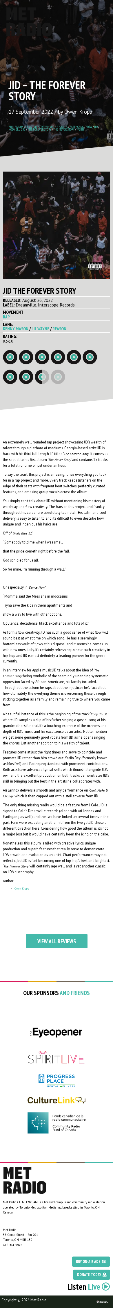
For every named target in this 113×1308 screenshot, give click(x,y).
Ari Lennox (16, 126)
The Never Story (63, 129)
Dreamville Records (54, 126)
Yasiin (80, 129)
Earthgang (77, 126)
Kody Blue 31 (17, 129)
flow (89, 126)
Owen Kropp (21, 888)
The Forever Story (39, 129)
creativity (32, 126)
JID (96, 126)
